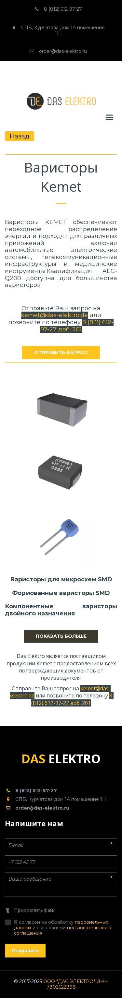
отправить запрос (61, 352)
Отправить (25, 951)
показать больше (61, 636)
